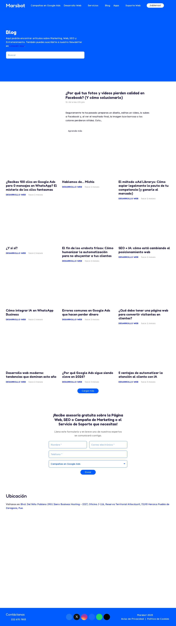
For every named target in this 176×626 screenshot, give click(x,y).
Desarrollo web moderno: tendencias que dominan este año (31, 375)
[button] (83, 5)
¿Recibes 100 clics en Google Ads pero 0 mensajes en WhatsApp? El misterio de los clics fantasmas (31, 186)
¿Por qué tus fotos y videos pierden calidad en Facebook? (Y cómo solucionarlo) (105, 95)
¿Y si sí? (12, 248)
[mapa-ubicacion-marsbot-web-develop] (88, 560)
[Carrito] (167, 5)
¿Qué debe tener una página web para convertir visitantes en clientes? (143, 314)
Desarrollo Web (16, 194)
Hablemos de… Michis (78, 182)
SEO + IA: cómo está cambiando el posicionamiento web (144, 250)
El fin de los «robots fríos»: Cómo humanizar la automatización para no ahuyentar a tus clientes (87, 252)
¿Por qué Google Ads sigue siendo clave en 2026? (87, 375)
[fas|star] (167, 618)
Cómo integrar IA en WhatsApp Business (29, 312)
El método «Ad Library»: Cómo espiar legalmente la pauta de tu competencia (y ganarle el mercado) (144, 188)
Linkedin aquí (16, 45)
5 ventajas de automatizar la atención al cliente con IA (141, 375)
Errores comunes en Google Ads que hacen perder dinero (86, 312)
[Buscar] (80, 55)
